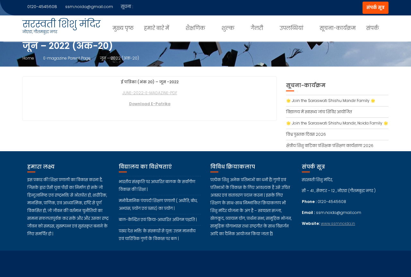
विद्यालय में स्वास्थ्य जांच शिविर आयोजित (319, 112)
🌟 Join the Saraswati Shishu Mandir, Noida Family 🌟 (337, 123)
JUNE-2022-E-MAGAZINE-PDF (149, 93)
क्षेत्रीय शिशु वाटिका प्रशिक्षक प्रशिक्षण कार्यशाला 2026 (329, 145)
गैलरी (257, 28)
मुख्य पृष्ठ (123, 28)
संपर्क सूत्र (375, 8)
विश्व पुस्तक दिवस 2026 (306, 134)
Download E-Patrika (150, 103)
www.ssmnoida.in (338, 223)
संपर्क (372, 28)
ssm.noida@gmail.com (89, 7)
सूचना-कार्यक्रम (338, 28)
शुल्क (228, 28)
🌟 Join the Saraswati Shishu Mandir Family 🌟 (330, 100)
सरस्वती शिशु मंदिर (61, 24)
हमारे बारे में (156, 28)
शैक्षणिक (195, 28)
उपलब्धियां (291, 28)
